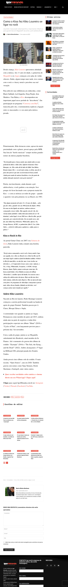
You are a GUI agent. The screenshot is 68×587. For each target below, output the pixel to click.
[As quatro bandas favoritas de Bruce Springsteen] (23, 439)
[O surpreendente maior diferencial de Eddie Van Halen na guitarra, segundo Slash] (37, 474)
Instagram (39, 410)
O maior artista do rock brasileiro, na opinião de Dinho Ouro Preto (8, 464)
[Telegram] (30, 38)
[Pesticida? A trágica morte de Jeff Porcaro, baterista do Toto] (37, 456)
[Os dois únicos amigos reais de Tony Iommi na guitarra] (48, 29)
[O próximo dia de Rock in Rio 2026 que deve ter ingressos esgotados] (48, 65)
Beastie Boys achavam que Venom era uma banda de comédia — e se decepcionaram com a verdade (58, 151)
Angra (17, 76)
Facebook (21, 413)
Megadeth (7, 76)
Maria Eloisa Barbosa (13, 34)
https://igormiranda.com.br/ (22, 517)
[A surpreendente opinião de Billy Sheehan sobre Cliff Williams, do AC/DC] (48, 123)
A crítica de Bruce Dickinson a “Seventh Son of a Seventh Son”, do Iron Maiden (37, 447)
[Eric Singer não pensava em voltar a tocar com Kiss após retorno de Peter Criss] (48, 116)
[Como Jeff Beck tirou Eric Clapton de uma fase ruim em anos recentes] (48, 110)
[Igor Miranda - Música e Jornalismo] (14, 3)
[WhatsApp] (26, 38)
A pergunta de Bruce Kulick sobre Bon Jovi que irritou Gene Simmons (58, 22)
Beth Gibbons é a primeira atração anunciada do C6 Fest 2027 (58, 43)
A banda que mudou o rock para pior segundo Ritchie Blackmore (23, 482)
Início (4, 507)
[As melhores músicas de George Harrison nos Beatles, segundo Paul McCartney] (9, 474)
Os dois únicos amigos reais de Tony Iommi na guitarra (57, 29)
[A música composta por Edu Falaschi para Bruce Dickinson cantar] (48, 129)
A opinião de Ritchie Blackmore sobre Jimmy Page (57, 104)
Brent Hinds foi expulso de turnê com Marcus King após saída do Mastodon (58, 136)
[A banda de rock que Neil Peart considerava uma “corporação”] (9, 439)
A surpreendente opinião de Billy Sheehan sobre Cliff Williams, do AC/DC (58, 123)
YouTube (29, 413)
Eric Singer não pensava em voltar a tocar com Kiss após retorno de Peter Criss (58, 116)
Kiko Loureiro (20, 69)
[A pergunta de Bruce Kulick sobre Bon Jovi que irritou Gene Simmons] (48, 22)
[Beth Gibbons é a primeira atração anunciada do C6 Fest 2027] (48, 43)
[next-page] (7, 490)
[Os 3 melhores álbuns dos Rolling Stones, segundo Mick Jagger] (48, 97)
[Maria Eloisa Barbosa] (4, 34)
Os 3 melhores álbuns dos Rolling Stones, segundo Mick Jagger (58, 97)
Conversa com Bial (30, 103)
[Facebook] (18, 38)
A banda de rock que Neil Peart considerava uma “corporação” (8, 447)
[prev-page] (4, 490)
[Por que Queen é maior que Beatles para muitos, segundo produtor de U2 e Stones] (23, 456)
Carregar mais (54, 86)
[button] (63, 7)
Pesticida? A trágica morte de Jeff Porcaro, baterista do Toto (37, 464)
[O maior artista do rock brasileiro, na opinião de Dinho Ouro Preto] (9, 456)
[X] (22, 38)
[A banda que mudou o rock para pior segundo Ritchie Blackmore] (23, 474)
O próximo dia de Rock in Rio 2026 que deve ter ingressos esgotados (58, 65)
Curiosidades (8, 17)
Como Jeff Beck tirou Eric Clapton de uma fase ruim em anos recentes (58, 110)
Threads (14, 413)
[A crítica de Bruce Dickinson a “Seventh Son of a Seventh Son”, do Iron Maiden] (37, 439)
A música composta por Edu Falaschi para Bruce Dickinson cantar (57, 129)
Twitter (6, 413)
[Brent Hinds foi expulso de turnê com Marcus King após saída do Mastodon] (48, 135)
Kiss (22, 97)
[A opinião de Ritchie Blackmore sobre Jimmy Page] (48, 104)
